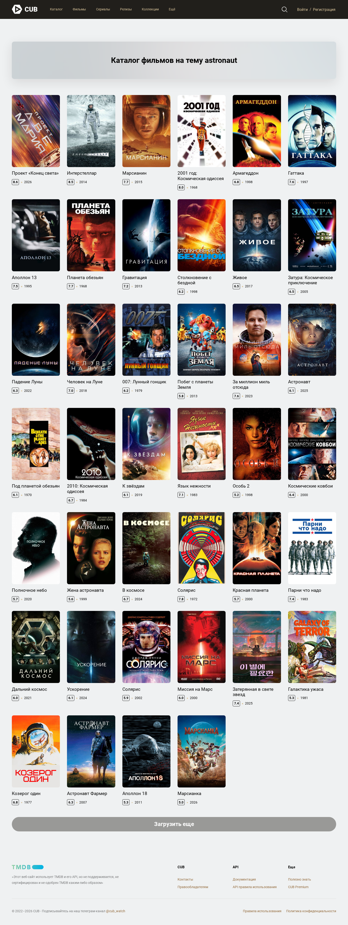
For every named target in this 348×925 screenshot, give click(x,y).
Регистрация (324, 9)
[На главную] (25, 9)
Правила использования (262, 911)
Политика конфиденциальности (311, 911)
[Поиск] (284, 9)
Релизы (126, 9)
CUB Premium (298, 887)
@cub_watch (115, 911)
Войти (302, 9)
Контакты (185, 879)
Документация (244, 879)
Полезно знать (299, 879)
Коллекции (150, 9)
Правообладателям (193, 887)
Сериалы (103, 9)
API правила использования (255, 887)
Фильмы (79, 9)
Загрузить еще (174, 824)
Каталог (56, 9)
